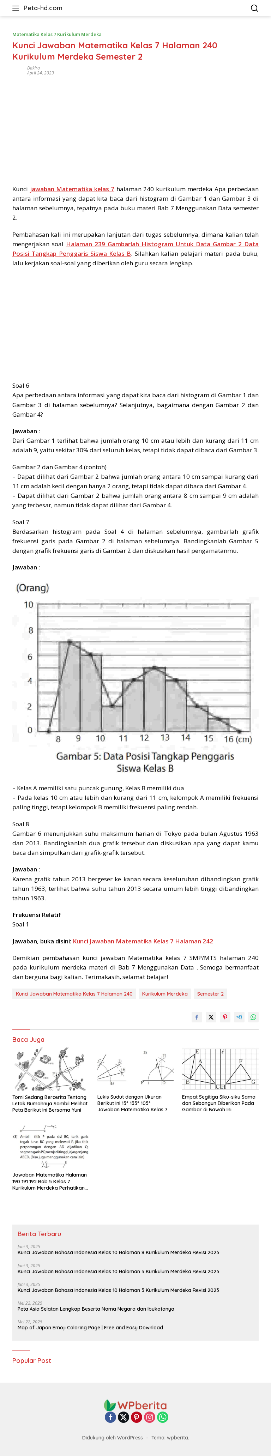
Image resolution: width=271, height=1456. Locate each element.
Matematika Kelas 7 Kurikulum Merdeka (57, 34)
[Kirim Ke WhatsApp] (253, 1017)
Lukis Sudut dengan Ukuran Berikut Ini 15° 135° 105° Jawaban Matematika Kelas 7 (132, 1103)
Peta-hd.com (43, 8)
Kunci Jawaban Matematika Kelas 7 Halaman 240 (74, 994)
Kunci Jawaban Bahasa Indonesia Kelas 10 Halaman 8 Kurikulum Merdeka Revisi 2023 (118, 1252)
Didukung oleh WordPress (112, 1437)
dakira (33, 68)
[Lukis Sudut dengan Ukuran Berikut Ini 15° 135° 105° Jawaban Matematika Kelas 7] (135, 1068)
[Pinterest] (136, 1418)
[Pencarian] (255, 8)
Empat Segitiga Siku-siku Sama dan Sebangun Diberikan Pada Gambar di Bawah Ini (218, 1103)
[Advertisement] (135, 127)
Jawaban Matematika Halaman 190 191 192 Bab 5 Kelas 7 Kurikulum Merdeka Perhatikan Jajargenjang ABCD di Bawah (49, 1181)
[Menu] (17, 8)
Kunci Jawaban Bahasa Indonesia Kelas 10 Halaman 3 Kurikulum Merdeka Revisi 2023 (118, 1290)
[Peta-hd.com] (135, 1405)
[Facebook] (110, 1418)
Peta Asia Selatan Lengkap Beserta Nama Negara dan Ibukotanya (96, 1309)
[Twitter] (123, 1418)
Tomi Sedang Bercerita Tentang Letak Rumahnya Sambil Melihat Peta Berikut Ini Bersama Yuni (50, 1103)
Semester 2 (210, 994)
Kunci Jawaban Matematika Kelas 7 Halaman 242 (143, 941)
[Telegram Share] (239, 1017)
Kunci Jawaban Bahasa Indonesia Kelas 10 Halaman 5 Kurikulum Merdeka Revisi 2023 (118, 1271)
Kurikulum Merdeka (165, 994)
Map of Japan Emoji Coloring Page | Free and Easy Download (90, 1327)
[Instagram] (149, 1418)
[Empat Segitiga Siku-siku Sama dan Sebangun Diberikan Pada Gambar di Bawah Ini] (220, 1068)
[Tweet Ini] (211, 1017)
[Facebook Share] (197, 1017)
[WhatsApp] (162, 1418)
